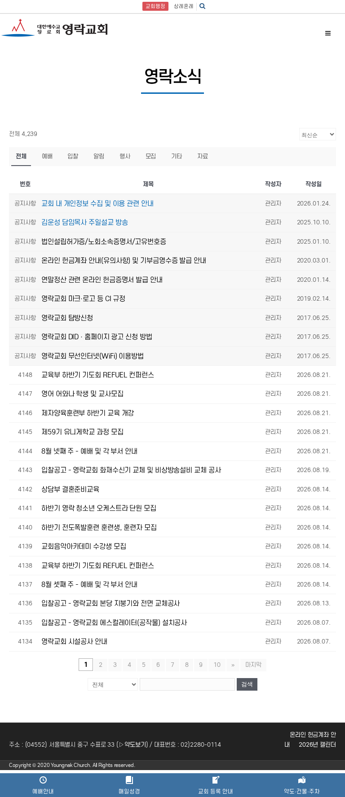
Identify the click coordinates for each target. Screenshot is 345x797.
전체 (21, 156)
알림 (98, 156)
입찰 (72, 156)
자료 (202, 156)
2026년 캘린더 (317, 745)
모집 (151, 156)
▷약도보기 (132, 745)
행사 (124, 156)
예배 (47, 156)
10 (217, 665)
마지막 (253, 665)
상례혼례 (184, 6)
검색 (247, 684)
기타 (176, 156)
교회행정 (155, 6)
